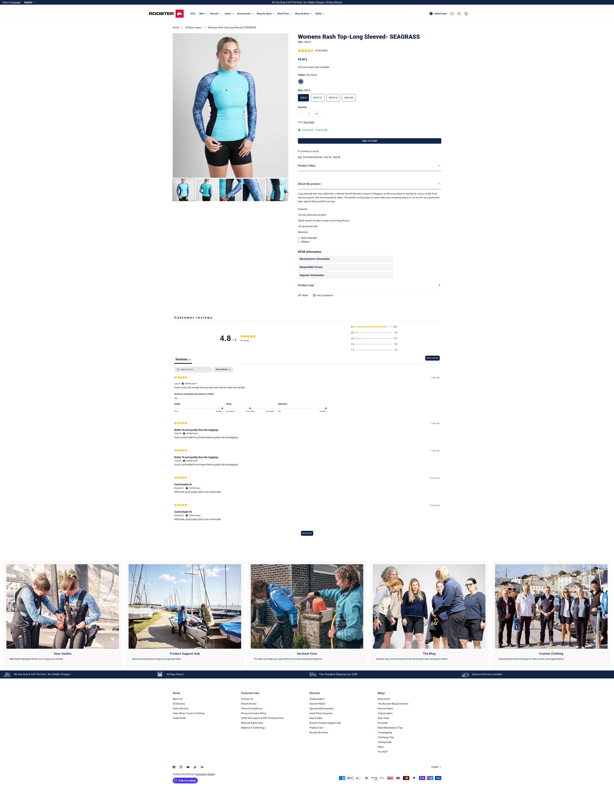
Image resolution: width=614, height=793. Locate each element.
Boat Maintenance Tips (390, 727)
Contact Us (247, 698)
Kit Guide (382, 722)
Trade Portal (179, 718)
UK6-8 (303, 97)
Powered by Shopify (205, 774)
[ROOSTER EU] (166, 13)
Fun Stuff (382, 751)
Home (176, 27)
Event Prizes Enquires (321, 713)
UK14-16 (333, 97)
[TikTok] (195, 767)
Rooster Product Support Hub (325, 722)
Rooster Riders (317, 703)
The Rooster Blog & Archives (393, 703)
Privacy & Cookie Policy (253, 713)
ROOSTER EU (187, 774)
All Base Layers (193, 27)
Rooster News (385, 708)
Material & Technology (253, 727)
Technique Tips (386, 737)
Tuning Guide (385, 742)
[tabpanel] (307, 453)
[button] (466, 13)
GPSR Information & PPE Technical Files (262, 718)
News (381, 746)
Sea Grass (301, 81)
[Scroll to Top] (608, 776)
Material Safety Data (252, 722)
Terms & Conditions (251, 708)
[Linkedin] (202, 767)
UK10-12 (317, 97)
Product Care (316, 727)
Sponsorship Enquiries (321, 708)
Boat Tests (383, 718)
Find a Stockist (181, 708)
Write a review (432, 358)
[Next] (280, 105)
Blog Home (384, 698)
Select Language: (12, 2)
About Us (178, 698)
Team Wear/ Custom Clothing (188, 713)
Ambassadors (316, 698)
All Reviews (179, 703)
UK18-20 (348, 97)
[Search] (452, 13)
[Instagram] (181, 767)
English (435, 767)
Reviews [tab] (183, 359)
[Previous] (180, 105)
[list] (230, 105)
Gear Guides (315, 718)
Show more (307, 533)
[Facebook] (173, 767)
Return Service (248, 703)
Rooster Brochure (318, 732)
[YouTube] (188, 767)
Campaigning (385, 732)
